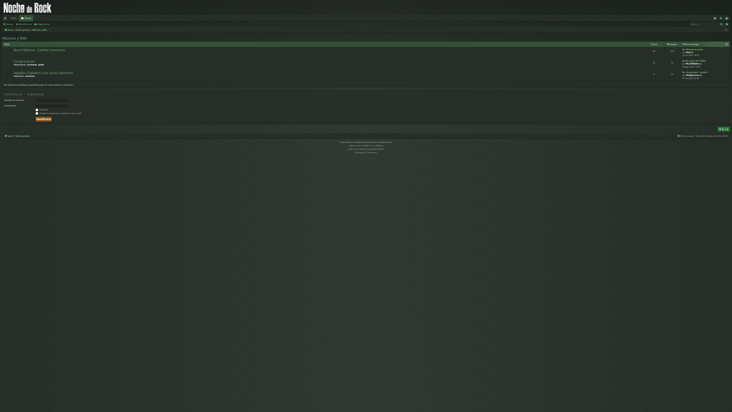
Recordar (43, 110)
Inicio (13, 18)
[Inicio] (27, 7)
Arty (359, 146)
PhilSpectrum (692, 75)
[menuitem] (715, 18)
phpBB (358, 142)
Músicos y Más (14, 38)
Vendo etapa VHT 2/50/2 (694, 61)
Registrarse (43, 24)
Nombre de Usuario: (14, 100)
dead (688, 52)
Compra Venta (24, 61)
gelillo (41, 65)
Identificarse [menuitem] (721, 18)
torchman (32, 65)
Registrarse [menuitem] (728, 18)
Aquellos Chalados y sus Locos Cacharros (43, 73)
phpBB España (377, 149)
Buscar (9, 24)
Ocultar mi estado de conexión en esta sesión (60, 113)
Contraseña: (10, 106)
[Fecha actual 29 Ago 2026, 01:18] (726, 30)
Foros (28, 18)
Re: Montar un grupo (692, 49)
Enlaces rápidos (6, 18)
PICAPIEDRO (692, 64)
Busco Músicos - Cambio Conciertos (39, 50)
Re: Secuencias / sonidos (695, 72)
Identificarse (25, 24)
